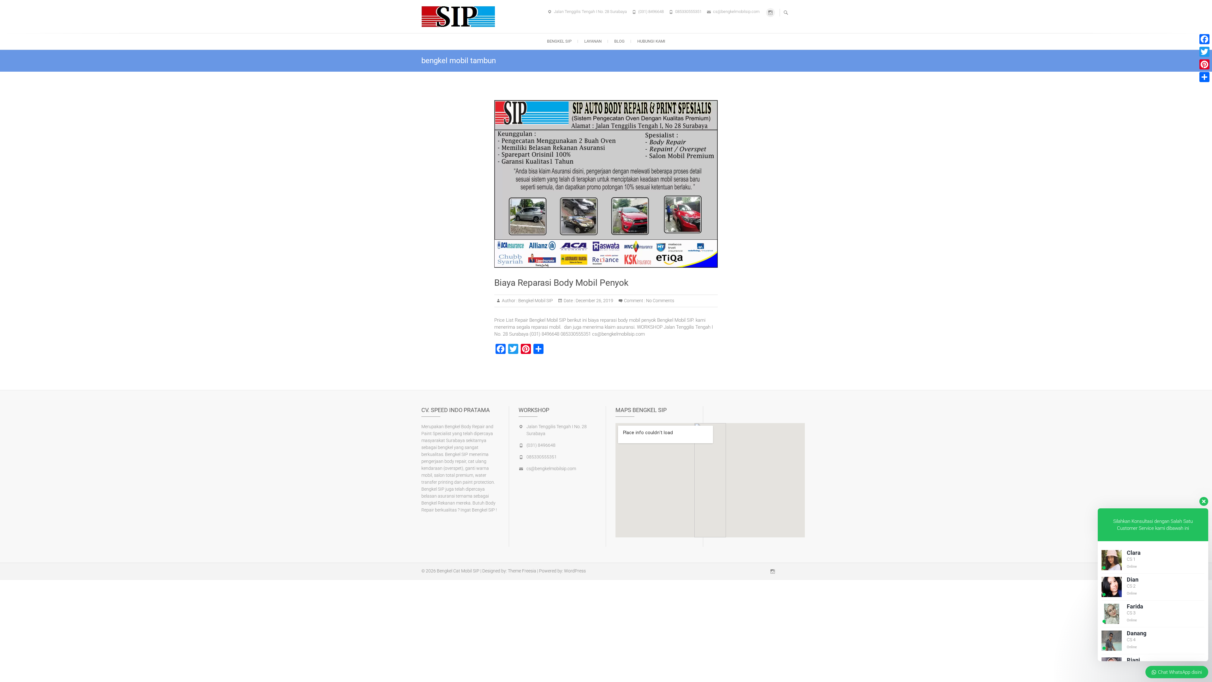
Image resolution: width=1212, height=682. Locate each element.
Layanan (593, 41)
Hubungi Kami (651, 41)
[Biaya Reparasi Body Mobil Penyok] (606, 184)
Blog (619, 41)
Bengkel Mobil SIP (535, 300)
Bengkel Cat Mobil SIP (458, 570)
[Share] (1204, 77)
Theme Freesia (522, 570)
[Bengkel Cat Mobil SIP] (459, 15)
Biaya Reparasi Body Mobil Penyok (561, 283)
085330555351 (688, 11)
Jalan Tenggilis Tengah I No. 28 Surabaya (590, 11)
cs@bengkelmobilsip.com (736, 11)
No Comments (660, 300)
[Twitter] (1204, 51)
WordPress (575, 570)
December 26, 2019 (594, 300)
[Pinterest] (1204, 64)
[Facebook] (1204, 39)
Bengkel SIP (559, 41)
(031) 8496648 (651, 11)
